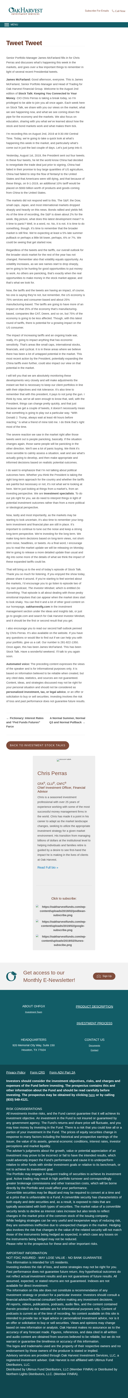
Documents (94, 1045)
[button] (37, 745)
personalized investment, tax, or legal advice (36, 691)
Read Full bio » (47, 867)
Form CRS (37, 1072)
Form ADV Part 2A (62, 1072)
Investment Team (33, 1012)
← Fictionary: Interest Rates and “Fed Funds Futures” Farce (25, 722)
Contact (94, 1050)
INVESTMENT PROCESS (94, 1023)
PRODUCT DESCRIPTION (94, 1006)
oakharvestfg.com (38, 606)
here (92, 1095)
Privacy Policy (15, 1072)
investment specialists (59, 493)
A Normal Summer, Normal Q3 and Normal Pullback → (67, 720)
